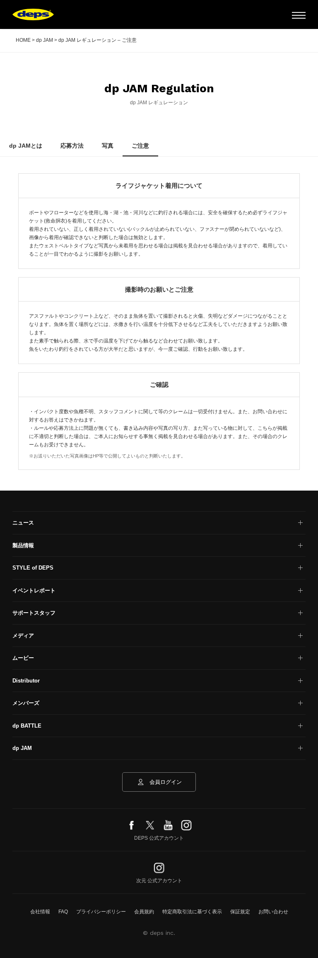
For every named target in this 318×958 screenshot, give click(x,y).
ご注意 (140, 145)
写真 (107, 145)
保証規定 (240, 912)
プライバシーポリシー (101, 912)
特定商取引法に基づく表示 (192, 912)
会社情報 (40, 912)
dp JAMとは (25, 145)
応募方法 (72, 145)
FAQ (63, 912)
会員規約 (144, 912)
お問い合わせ (273, 912)
